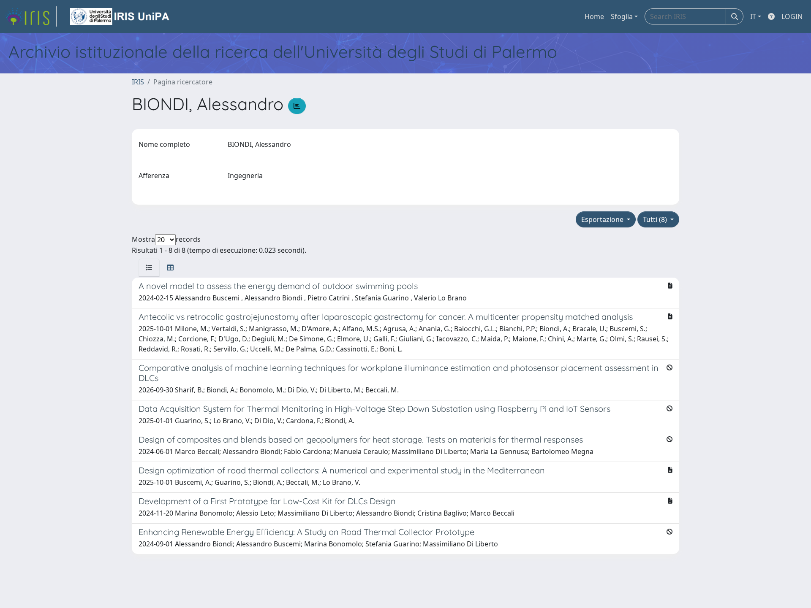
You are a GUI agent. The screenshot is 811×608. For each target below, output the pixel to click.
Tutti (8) (656, 219)
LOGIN (792, 16)
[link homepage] (31, 16)
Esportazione (603, 219)
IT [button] (753, 16)
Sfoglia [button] (622, 16)
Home (594, 16)
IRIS (138, 81)
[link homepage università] (120, 16)
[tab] (149, 267)
